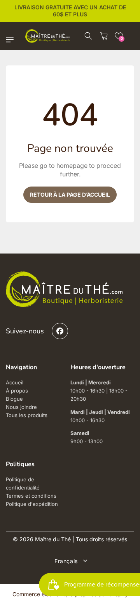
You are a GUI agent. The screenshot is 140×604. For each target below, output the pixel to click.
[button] (12, 40)
